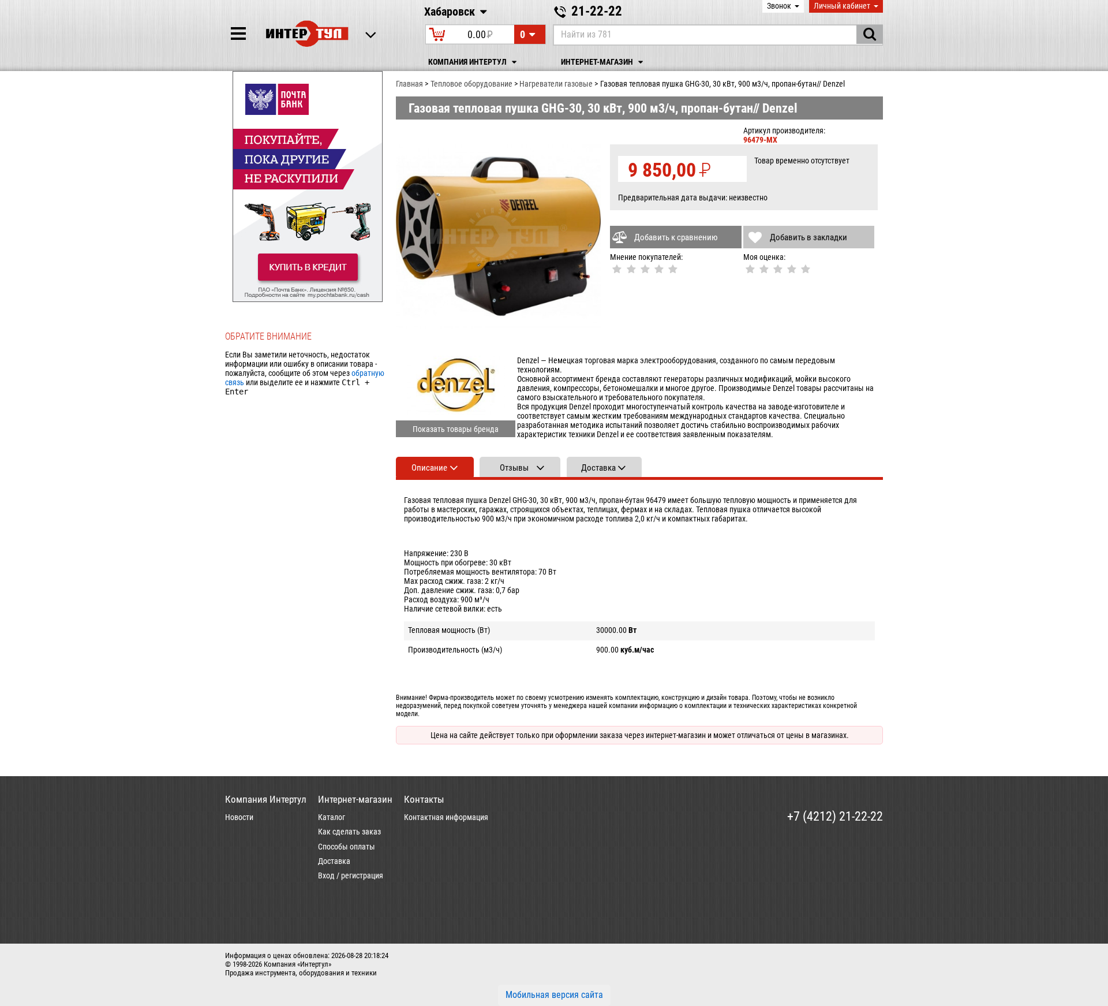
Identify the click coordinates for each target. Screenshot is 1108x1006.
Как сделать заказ (349, 831)
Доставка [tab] (598, 468)
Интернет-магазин (598, 62)
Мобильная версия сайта (554, 994)
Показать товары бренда (456, 429)
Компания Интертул (468, 62)
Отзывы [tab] (514, 468)
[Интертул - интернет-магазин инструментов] (307, 33)
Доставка (334, 861)
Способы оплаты (346, 846)
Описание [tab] (429, 468)
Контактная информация (446, 817)
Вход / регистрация (350, 875)
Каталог (331, 817)
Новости (239, 817)
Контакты (424, 799)
